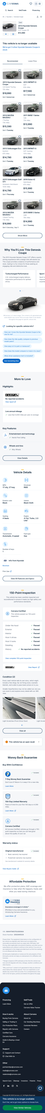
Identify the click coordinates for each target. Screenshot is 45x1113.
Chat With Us (10, 1056)
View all (22, 731)
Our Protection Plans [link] (10, 1025)
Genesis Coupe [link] (18, 17)
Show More (22, 235)
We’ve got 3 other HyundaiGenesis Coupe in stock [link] (21, 48)
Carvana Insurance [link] (9, 1036)
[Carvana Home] (6, 990)
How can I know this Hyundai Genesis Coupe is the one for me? (22, 333)
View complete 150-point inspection (18, 658)
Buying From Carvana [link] (10, 1018)
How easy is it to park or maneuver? (17, 346)
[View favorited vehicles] (30, 3)
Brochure (6, 565)
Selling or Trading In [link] (10, 1022)
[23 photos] (13, 34)
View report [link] (9, 402)
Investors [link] (24, 1081)
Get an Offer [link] (28, 1004)
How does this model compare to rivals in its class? (22, 351)
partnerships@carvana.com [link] (13, 1067)
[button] (38, 3)
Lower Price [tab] (32, 61)
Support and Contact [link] (12, 1053)
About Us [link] (27, 1018)
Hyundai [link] (9, 17)
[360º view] (6, 34)
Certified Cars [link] (8, 1033)
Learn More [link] (7, 1004)
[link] (11, 571)
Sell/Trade (22, 10)
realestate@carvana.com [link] (12, 1074)
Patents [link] (32, 1081)
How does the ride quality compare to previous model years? (21, 340)
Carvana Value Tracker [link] (32, 1007)
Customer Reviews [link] (30, 1025)
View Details (22, 458)
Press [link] (39, 1081)
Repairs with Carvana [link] (10, 1029)
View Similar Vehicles (22, 1108)
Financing (36, 10)
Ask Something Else (11, 361)
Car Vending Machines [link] (32, 1022)
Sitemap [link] (16, 1081)
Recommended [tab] (12, 61)
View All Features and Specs (22, 578)
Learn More (9, 786)
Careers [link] (26, 1029)
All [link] (3, 17)
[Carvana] (11, 4)
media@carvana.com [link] (10, 1070)
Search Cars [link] (7, 1081)
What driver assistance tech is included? (18, 356)
